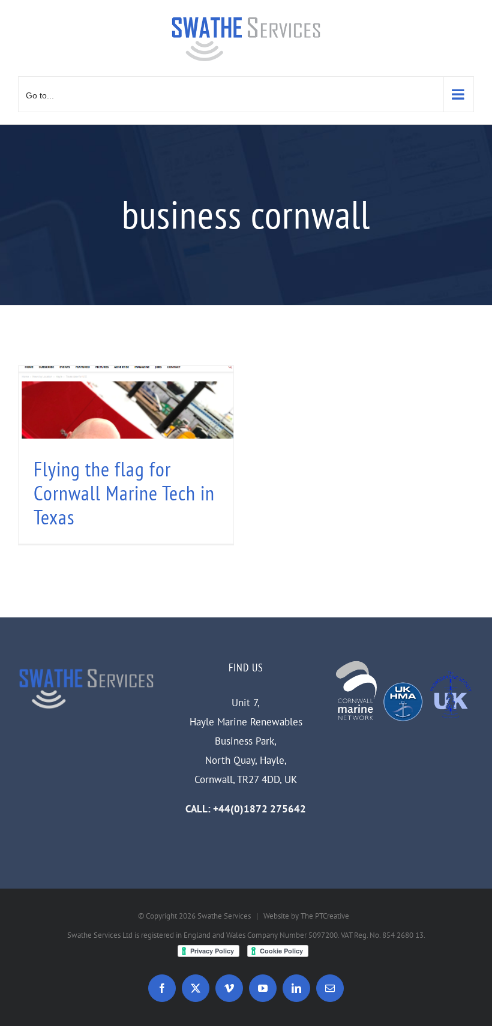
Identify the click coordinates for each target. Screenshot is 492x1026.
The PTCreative (325, 916)
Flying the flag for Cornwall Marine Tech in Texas (124, 492)
